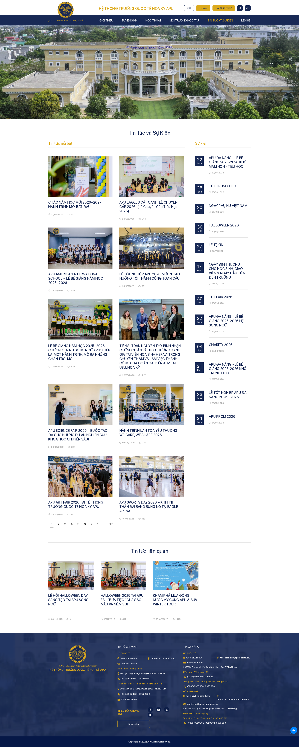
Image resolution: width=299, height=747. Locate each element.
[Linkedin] (166, 709)
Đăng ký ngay (224, 8)
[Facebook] (150, 709)
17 (111, 524)
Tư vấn (203, 8)
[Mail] (150, 714)
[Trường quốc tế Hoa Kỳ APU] (65, 11)
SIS (189, 8)
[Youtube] (158, 709)
